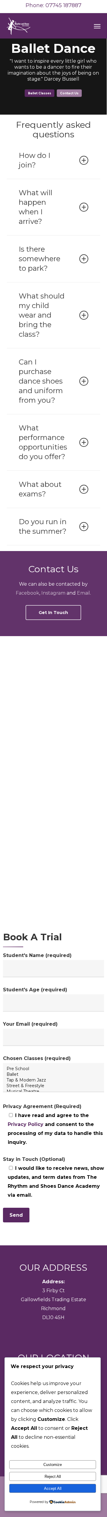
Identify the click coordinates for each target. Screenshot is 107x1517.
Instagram (53, 593)
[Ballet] (53, 1074)
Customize (52, 1464)
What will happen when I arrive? (35, 207)
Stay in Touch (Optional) (34, 1159)
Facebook (27, 593)
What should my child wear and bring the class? (41, 315)
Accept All (53, 1488)
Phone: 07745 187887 (53, 5)
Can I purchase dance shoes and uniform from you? (41, 381)
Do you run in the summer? (43, 526)
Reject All (53, 1476)
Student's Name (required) (37, 955)
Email (83, 593)
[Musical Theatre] (53, 1091)
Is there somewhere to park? (39, 259)
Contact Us (69, 93)
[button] (97, 26)
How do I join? (34, 160)
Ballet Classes (39, 93)
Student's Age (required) (35, 990)
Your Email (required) (30, 1024)
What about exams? (40, 489)
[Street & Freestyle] (53, 1086)
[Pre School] (53, 1069)
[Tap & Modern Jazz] (53, 1080)
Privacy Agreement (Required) (42, 1106)
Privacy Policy (25, 1124)
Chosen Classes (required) (37, 1058)
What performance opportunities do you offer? (43, 442)
